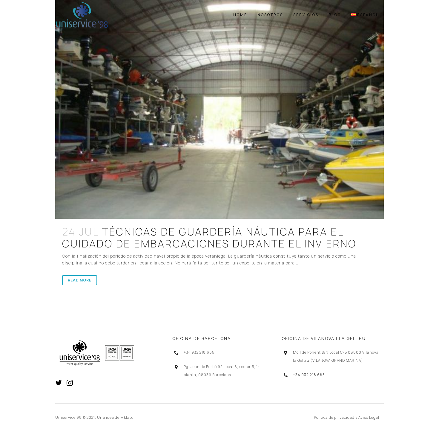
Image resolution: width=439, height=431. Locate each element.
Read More (79, 280)
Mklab (126, 417)
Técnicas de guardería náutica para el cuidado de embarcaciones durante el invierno (209, 237)
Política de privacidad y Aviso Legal (346, 417)
